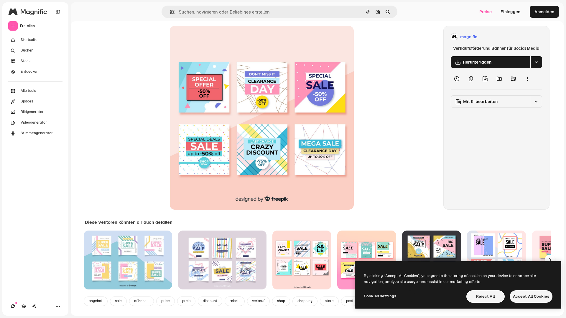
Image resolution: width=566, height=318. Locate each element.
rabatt (235, 301)
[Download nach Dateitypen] (536, 62)
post (349, 301)
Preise (485, 11)
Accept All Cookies (531, 296)
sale (118, 301)
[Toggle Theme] (34, 306)
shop (281, 301)
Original (207, 37)
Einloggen (510, 11)
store (329, 301)
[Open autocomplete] (170, 12)
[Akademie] (23, 306)
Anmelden (544, 11)
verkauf (258, 301)
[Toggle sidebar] (57, 11)
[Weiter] (550, 260)
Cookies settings (380, 296)
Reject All (485, 296)
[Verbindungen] (13, 306)
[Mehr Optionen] (527, 79)
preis (186, 301)
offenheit (141, 301)
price (165, 301)
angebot (96, 301)
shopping (304, 301)
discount (210, 301)
